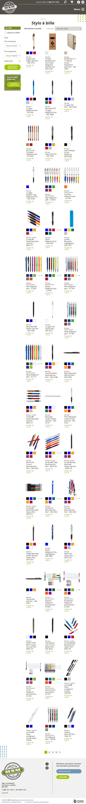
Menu (77, 9)
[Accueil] (9, 7)
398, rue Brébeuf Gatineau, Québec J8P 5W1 (9, 785)
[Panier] (72, 2)
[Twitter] (82, 2)
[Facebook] (78, 2)
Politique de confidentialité (11, 802)
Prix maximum (10, 51)
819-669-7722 (21, 790)
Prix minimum (10, 41)
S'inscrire (63, 777)
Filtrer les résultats (12, 67)
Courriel (5, 793)
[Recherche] (65, 2)
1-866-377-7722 (53, 2)
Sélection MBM (13, 32)
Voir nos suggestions (14, 84)
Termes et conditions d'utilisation (37, 802)
